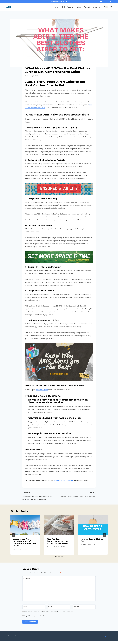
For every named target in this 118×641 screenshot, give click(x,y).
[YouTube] (110, 1)
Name (25, 606)
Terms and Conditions (91, 636)
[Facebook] (100, 1)
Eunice (29, 76)
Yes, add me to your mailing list (34, 616)
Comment (27, 578)
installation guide (42, 390)
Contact (78, 7)
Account (87, 7)
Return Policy (81, 636)
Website (76, 606)
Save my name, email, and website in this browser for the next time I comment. (48, 612)
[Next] (104, 535)
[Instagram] (107, 1)
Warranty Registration (104, 636)
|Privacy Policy (73, 636)
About (67, 636)
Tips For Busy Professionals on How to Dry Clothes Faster (57, 541)
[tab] (55, 556)
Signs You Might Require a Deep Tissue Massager (78, 494)
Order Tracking (67, 7)
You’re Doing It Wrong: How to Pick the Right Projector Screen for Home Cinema (37, 496)
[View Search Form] (110, 7)
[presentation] (25, 525)
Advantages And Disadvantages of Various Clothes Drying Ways (24, 542)
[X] (104, 1)
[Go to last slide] (13, 535)
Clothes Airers (30, 65)
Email (50, 606)
